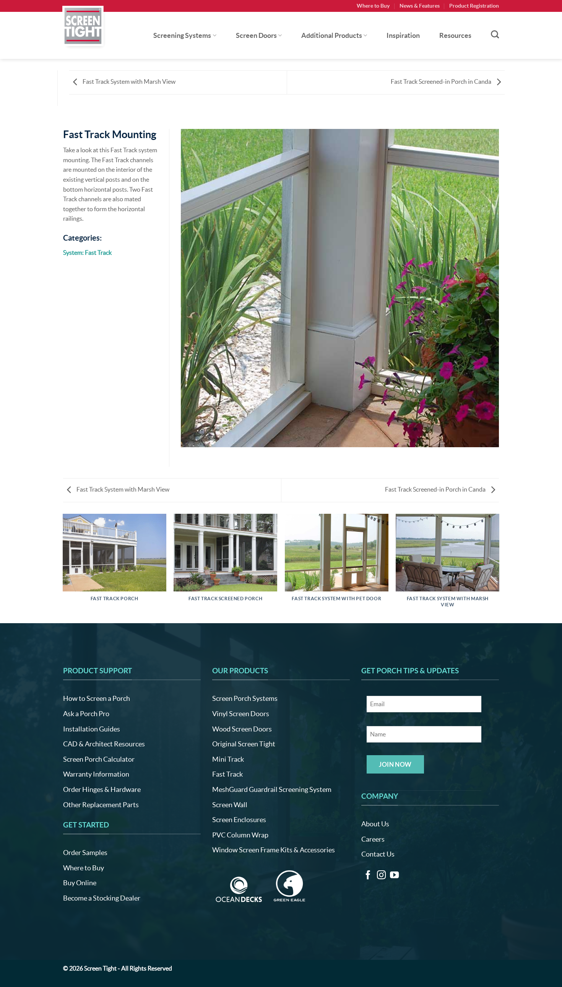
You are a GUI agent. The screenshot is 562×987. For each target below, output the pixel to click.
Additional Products (331, 35)
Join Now (395, 764)
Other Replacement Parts (101, 805)
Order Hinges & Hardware (102, 789)
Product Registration (474, 6)
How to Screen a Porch (96, 698)
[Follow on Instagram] (381, 876)
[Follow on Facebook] (368, 876)
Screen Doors (256, 35)
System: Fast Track (87, 252)
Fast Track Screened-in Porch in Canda (441, 81)
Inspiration (403, 35)
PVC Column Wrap (240, 835)
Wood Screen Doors (242, 729)
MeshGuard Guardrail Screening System (271, 789)
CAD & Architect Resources (104, 744)
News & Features (420, 6)
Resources (455, 35)
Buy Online (79, 883)
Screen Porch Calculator (99, 759)
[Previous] (63, 568)
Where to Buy (373, 6)
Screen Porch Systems (245, 698)
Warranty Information (96, 774)
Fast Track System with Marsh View (128, 81)
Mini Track (228, 759)
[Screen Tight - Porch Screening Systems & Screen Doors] (83, 26)
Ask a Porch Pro (86, 714)
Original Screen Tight (243, 744)
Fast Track (227, 774)
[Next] (499, 568)
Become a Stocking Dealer (101, 898)
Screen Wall (229, 805)
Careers (373, 839)
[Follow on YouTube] (394, 876)
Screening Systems (182, 35)
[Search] (495, 34)
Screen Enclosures (239, 820)
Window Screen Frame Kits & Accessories (273, 850)
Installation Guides (91, 729)
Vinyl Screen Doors (240, 714)
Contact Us (378, 854)
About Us (375, 824)
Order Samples (85, 853)
